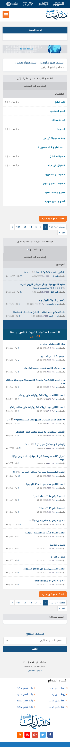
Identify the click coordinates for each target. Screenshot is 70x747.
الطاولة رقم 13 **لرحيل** (52, 508)
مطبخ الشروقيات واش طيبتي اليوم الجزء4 (42, 284)
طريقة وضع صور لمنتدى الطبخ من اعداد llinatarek (39, 312)
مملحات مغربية (57, 545)
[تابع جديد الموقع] (20, 735)
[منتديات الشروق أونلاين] (56, 19)
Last (62, 232)
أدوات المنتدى (36, 249)
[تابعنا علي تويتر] (43, 735)
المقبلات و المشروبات (54, 174)
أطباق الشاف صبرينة (48, 147)
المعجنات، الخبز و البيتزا (53, 183)
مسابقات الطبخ (57, 156)
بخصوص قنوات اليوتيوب (52, 300)
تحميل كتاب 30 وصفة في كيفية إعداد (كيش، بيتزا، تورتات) (38, 458)
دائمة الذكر (54, 276)
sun (57, 348)
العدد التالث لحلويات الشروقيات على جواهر (42, 395)
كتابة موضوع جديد (52, 218)
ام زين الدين (54, 316)
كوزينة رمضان (58, 120)
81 (21, 292)
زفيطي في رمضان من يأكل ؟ (50, 444)
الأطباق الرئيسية (56, 165)
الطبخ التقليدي (57, 111)
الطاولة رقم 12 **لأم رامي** (50, 520)
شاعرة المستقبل (52, 304)
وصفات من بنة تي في (54, 138)
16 (19, 476)
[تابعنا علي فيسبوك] (50, 735)
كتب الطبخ (60, 102)
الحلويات (61, 129)
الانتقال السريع (35, 633)
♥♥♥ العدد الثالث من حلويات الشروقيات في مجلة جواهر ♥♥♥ (35, 381)
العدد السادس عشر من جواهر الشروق (44, 569)
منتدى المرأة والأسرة (26, 63)
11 (30, 227)
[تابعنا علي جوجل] (35, 735)
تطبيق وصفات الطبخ (55, 192)
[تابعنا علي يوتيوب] (27, 735)
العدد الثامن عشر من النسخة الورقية (45, 484)
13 (19, 423)
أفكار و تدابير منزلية (55, 201)
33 (21, 276)
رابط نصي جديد (57, 688)
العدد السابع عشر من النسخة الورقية (45, 533)
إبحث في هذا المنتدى (35, 86)
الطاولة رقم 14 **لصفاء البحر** (49, 496)
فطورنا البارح (58, 557)
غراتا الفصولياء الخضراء (52, 344)
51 (24, 227)
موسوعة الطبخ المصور (53, 356)
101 (18, 227)
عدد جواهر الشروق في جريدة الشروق (44, 368)
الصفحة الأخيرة (40, 288)
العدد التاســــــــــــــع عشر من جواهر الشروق (43, 472)
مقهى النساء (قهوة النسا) (50, 272)
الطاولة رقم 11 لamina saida (49, 581)
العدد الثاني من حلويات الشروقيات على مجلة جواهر (37, 407)
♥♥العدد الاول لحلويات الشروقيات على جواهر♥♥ (39, 420)
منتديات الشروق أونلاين (52, 63)
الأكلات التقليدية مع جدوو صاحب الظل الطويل (40, 432)
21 (20, 448)
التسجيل (35, 336)
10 (20, 524)
